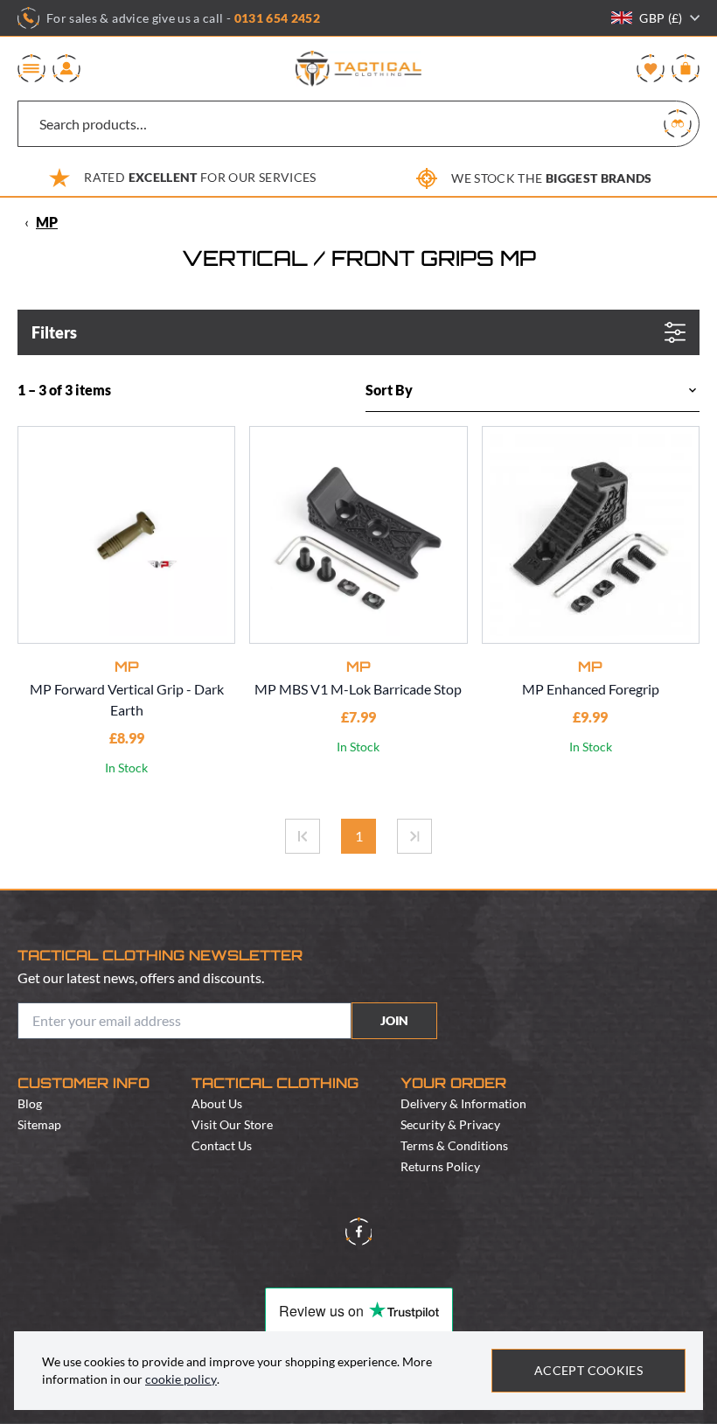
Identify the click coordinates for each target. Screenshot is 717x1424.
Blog (29, 1103)
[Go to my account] (66, 68)
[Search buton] (678, 123)
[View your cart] (686, 68)
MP (47, 221)
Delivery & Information (463, 1103)
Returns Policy (440, 1166)
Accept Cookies (588, 1370)
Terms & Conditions (454, 1145)
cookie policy (181, 1379)
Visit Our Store (232, 1124)
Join (394, 1020)
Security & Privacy (450, 1124)
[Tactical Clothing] (358, 69)
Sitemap (39, 1124)
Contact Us (221, 1145)
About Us (216, 1103)
